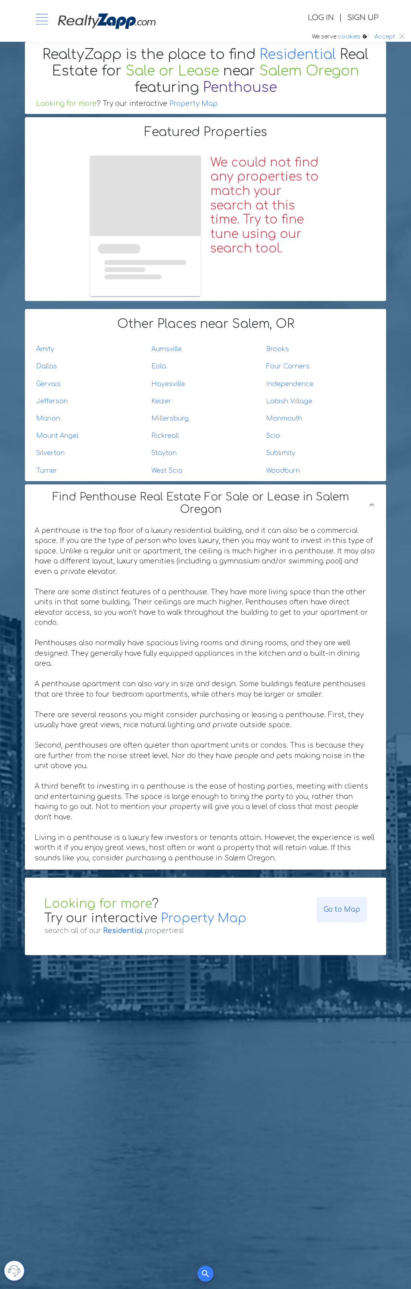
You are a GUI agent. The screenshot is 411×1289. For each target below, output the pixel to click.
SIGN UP (362, 18)
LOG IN (321, 18)
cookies (349, 37)
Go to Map (342, 909)
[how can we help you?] (14, 1271)
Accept (384, 37)
